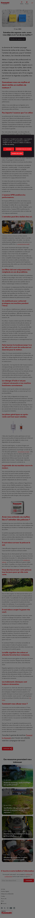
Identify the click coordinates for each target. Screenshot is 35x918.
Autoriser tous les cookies (23, 149)
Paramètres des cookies (17, 153)
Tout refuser (8, 149)
